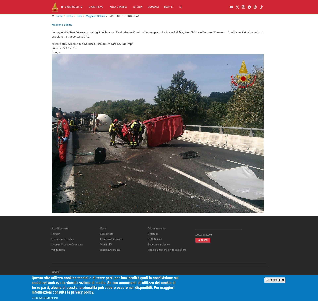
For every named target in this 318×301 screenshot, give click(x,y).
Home (59, 16)
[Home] (55, 7)
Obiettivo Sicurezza (111, 239)
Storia (137, 7)
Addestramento (157, 228)
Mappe (168, 7)
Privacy (55, 233)
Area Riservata (59, 228)
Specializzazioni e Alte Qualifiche (167, 249)
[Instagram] (243, 7)
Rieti (79, 16)
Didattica (153, 233)
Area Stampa (118, 7)
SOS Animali (155, 239)
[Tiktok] (261, 7)
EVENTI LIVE (96, 7)
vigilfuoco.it (58, 249)
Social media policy (62, 239)
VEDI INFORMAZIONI (45, 298)
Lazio (69, 16)
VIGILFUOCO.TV (73, 7)
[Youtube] (231, 7)
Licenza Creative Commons (67, 244)
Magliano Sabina (95, 16)
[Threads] (255, 7)
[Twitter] (237, 7)
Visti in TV (106, 244)
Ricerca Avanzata (110, 249)
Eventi (103, 228)
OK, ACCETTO (275, 280)
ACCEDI (204, 240)
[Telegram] (249, 7)
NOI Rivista (106, 233)
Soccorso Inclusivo (159, 244)
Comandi (153, 7)
